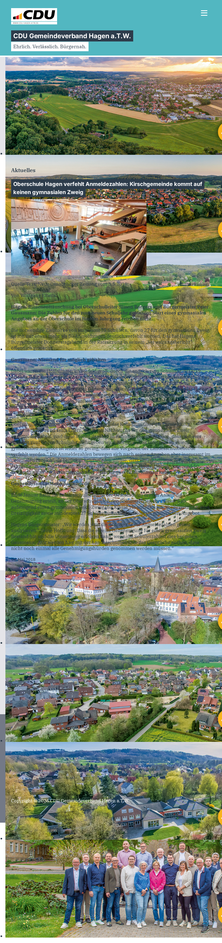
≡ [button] (204, 14)
